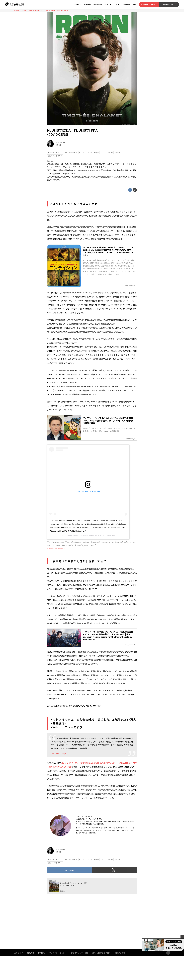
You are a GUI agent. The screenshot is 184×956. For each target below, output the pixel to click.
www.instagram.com (129, 124)
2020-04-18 (60, 142)
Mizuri (77, 535)
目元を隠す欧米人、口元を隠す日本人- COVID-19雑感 (72, 132)
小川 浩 (58, 144)
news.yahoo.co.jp (58, 753)
